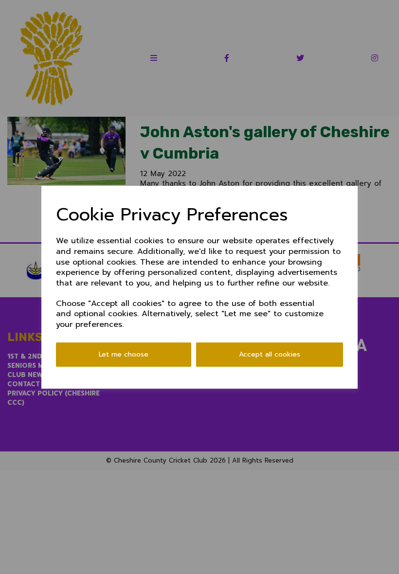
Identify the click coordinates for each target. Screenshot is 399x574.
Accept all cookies (269, 354)
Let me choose (123, 354)
